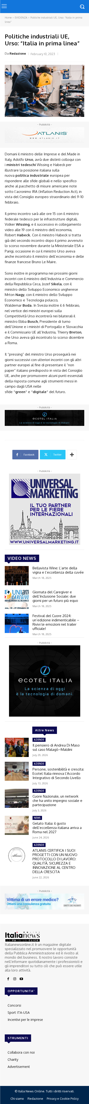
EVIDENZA (21, 17)
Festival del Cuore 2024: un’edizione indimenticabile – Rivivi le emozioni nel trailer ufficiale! (56, 622)
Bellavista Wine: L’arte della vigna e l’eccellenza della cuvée (58, 570)
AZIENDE (39, 739)
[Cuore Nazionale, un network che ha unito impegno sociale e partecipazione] (17, 798)
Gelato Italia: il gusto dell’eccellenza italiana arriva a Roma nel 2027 (57, 827)
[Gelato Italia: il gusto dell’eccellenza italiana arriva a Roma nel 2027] (17, 825)
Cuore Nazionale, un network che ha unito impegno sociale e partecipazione (57, 800)
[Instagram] (14, 979)
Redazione (17, 53)
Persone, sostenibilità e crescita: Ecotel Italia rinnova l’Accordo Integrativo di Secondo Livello (58, 773)
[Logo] (44, 936)
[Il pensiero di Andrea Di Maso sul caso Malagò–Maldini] (17, 747)
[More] (72, 454)
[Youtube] (21, 979)
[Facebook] (8, 979)
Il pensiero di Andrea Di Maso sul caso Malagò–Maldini (56, 747)
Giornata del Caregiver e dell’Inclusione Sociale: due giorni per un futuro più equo (55, 596)
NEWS (37, 817)
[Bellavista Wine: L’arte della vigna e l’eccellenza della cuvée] (17, 575)
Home (8, 17)
